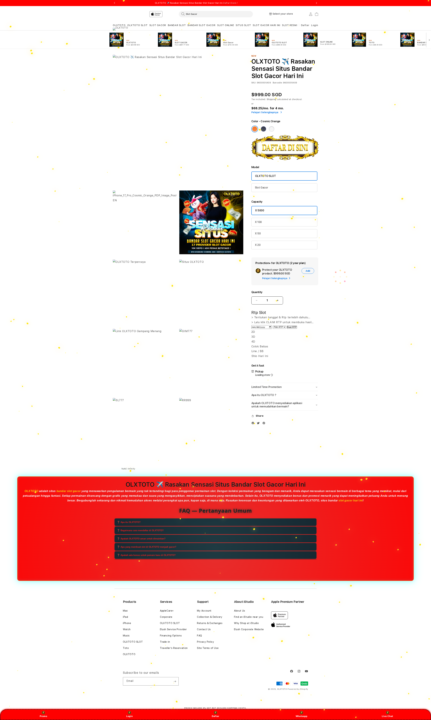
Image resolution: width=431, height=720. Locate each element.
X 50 (258, 233)
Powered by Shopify (298, 689)
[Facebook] (253, 423)
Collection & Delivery (209, 617)
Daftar (215, 716)
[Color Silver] (271, 129)
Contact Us (204, 629)
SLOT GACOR (157, 25)
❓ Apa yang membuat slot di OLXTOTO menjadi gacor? (146, 546)
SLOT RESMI (289, 25)
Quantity (256, 292)
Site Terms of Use (208, 648)
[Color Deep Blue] (263, 129)
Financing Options (171, 635)
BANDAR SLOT (177, 25)
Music (126, 635)
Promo (43, 716)
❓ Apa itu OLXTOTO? (129, 522)
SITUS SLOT (243, 25)
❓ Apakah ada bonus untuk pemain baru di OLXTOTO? (146, 555)
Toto (126, 648)
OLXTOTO (119, 25)
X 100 (258, 222)
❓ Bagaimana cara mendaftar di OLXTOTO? (140, 530)
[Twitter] (259, 423)
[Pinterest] (264, 423)
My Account (204, 610)
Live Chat (387, 716)
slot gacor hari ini (350, 500)
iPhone (127, 623)
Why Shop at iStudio (246, 623)
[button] (119, 25)
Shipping (271, 99)
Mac (125, 610)
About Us (239, 610)
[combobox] (216, 14)
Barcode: (277, 83)
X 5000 (259, 210)
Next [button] (316, 3)
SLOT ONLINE (225, 25)
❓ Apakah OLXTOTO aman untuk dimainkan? (141, 538)
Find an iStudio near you (248, 617)
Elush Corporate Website (249, 629)
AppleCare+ (167, 610)
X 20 (258, 245)
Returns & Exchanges (209, 623)
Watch (127, 629)
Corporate (166, 617)
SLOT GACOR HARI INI (266, 25)
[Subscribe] (174, 681)
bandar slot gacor (69, 491)
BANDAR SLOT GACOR (201, 25)
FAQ (199, 635)
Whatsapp (301, 716)
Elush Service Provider (173, 629)
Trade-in (165, 641)
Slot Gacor (261, 187)
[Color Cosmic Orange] (254, 129)
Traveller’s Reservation (174, 648)
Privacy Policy (205, 641)
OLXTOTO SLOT (137, 25)
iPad (125, 617)
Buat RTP (292, 327)
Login (129, 716)
